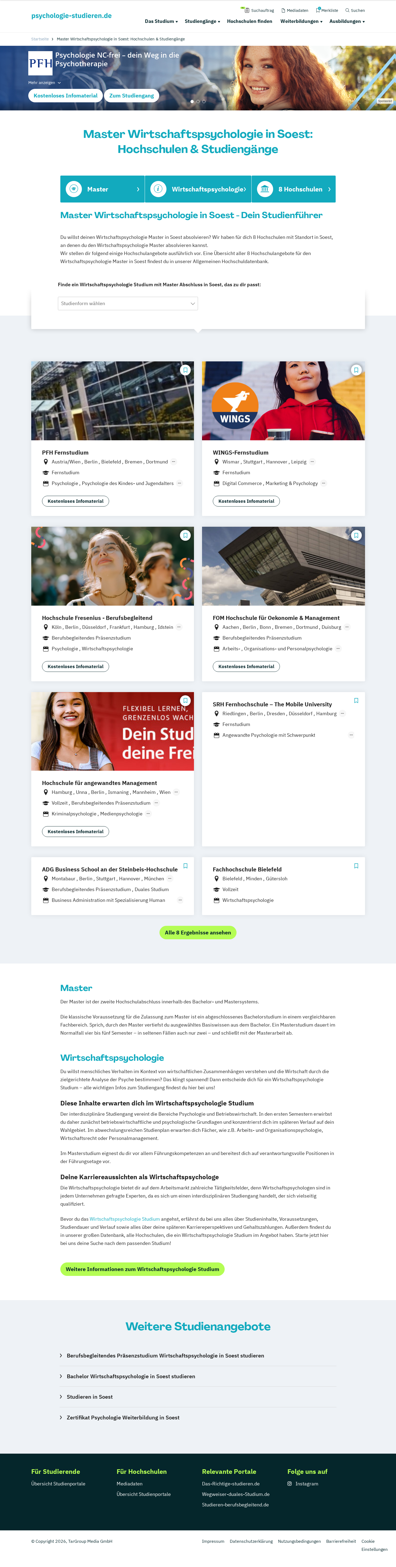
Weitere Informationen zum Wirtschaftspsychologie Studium (142, 1269)
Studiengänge (200, 21)
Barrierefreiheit (341, 1541)
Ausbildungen (345, 21)
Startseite (40, 38)
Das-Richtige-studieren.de (231, 1484)
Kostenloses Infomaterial (66, 95)
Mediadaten (130, 1484)
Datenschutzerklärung (251, 1541)
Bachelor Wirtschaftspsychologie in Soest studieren (131, 1376)
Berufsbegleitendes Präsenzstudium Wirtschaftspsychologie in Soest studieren (165, 1355)
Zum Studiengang (131, 95)
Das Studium (159, 21)
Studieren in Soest (89, 1396)
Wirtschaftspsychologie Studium (125, 1219)
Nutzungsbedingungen (299, 1541)
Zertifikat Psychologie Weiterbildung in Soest (123, 1417)
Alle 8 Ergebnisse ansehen (198, 932)
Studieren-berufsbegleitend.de (235, 1505)
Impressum (213, 1541)
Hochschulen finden (249, 21)
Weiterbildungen (299, 21)
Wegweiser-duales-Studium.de (236, 1494)
